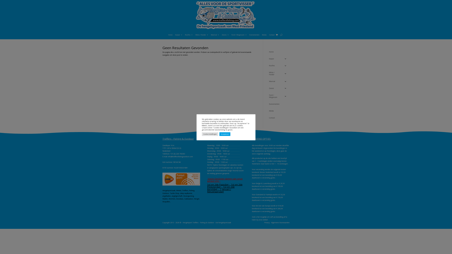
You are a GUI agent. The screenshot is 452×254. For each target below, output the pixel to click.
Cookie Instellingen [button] (210, 134)
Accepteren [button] (225, 134)
